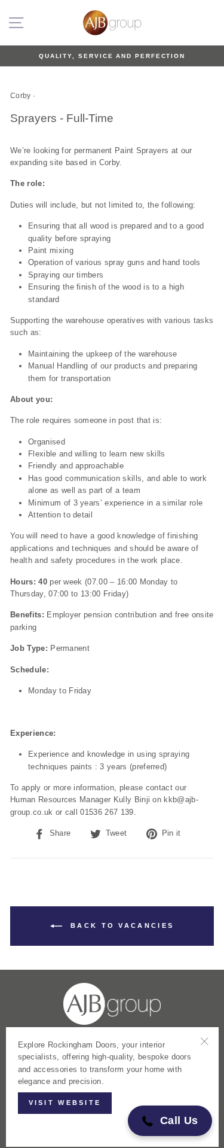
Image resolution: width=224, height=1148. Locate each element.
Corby (20, 96)
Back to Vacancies (120, 925)
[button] (170, 1121)
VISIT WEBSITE (65, 1102)
